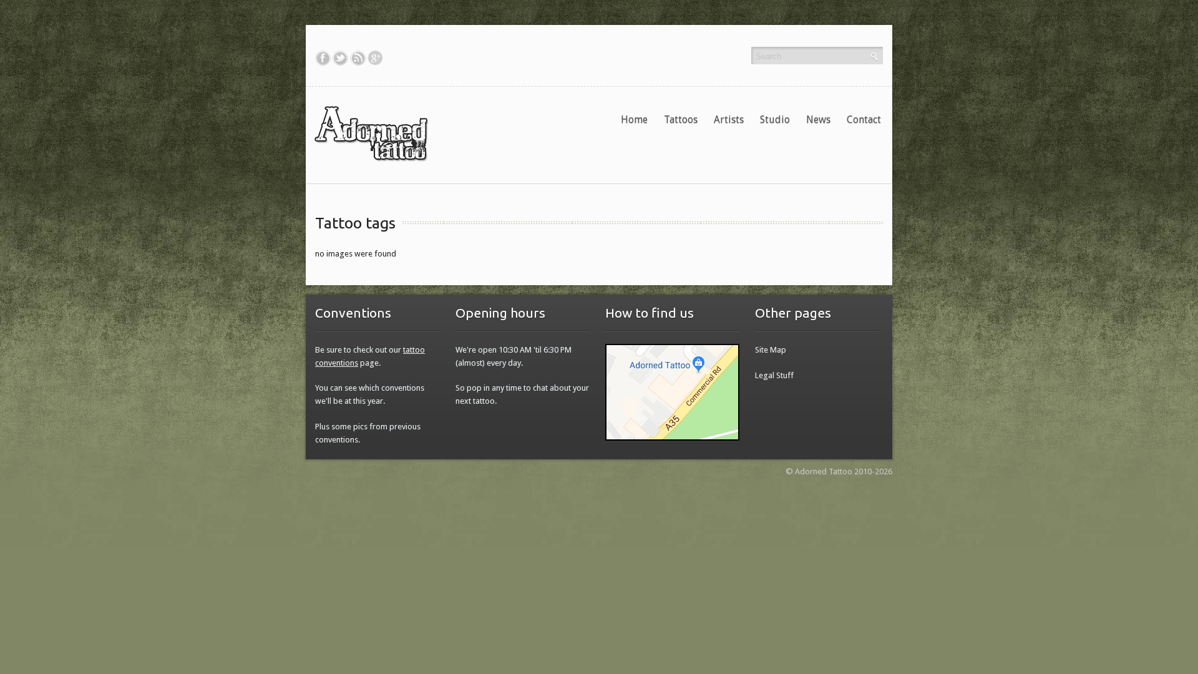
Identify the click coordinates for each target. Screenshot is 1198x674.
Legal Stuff (774, 375)
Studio (775, 119)
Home (634, 119)
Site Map (770, 349)
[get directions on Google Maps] (672, 391)
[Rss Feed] (358, 58)
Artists (729, 119)
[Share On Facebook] (323, 58)
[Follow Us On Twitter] (340, 58)
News (818, 119)
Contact (864, 119)
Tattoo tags (355, 223)
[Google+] (375, 58)
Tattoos (681, 119)
